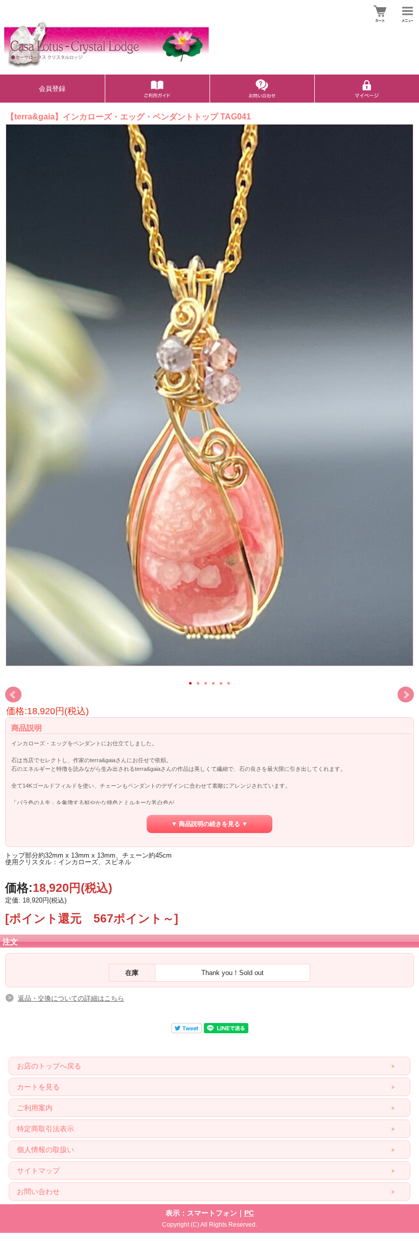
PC (249, 1213)
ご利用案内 (35, 1108)
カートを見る (38, 1087)
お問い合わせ (38, 1191)
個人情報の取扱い (45, 1150)
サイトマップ (38, 1170)
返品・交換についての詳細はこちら (71, 998)
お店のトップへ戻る (49, 1066)
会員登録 (52, 88)
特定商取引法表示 (45, 1129)
